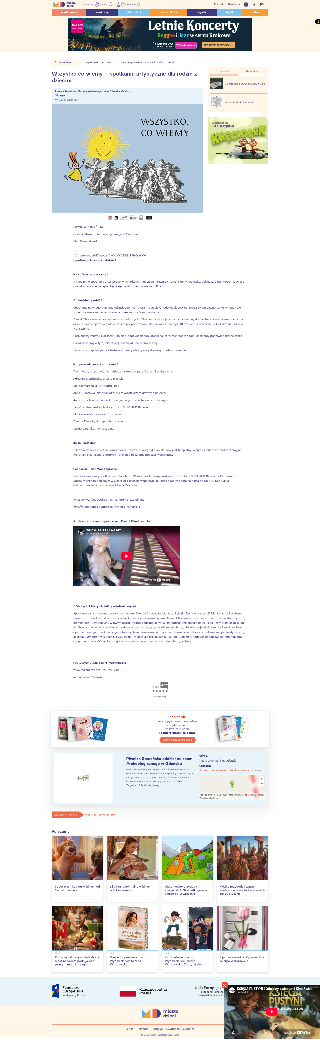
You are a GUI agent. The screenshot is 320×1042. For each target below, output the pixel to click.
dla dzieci (134, 12)
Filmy (57, 882)
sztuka (92, 815)
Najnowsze (252, 71)
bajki (229, 12)
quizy (255, 12)
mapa (62, 95)
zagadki (201, 12)
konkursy (102, 12)
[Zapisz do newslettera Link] (262, 4)
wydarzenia (69, 12)
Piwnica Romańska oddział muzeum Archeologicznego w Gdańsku (159, 761)
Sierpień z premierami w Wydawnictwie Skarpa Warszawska (126, 960)
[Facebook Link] (254, 4)
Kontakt (219, 4)
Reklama (234, 4)
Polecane (224, 71)
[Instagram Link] (246, 4)
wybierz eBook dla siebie (177, 739)
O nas (129, 1029)
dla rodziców (169, 12)
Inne (112, 953)
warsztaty (108, 815)
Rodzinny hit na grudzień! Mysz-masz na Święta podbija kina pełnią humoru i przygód (77, 960)
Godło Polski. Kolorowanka (239, 102)
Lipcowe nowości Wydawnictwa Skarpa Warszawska (242, 959)
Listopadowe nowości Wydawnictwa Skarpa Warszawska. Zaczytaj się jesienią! (183, 962)
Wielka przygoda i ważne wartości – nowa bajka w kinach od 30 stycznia (242, 890)
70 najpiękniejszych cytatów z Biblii (245, 83)
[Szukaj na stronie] (107, 4)
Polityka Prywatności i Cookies (173, 1029)
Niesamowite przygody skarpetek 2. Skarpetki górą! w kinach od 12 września (186, 890)
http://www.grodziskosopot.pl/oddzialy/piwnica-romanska (230, 770)
